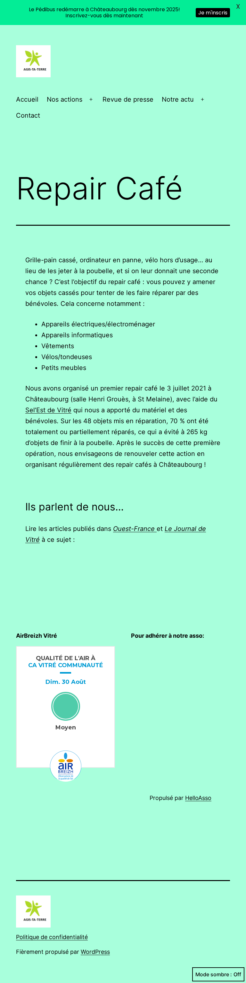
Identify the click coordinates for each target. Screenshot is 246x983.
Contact (28, 115)
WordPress (95, 951)
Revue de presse (127, 99)
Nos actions (64, 99)
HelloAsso (198, 797)
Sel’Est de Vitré (48, 410)
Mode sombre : (213, 974)
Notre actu (178, 99)
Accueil (27, 99)
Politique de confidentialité (52, 937)
